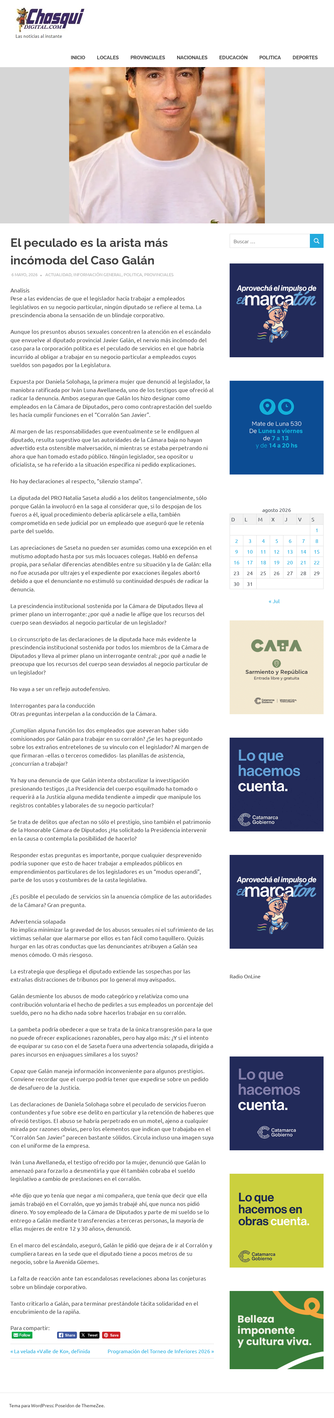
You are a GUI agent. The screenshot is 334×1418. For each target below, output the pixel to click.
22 (317, 562)
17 (250, 562)
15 (317, 551)
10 (250, 551)
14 (303, 551)
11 (263, 551)
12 (277, 551)
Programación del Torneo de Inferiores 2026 (159, 1351)
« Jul (274, 601)
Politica (270, 58)
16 (236, 562)
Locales (108, 58)
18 (263, 562)
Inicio (78, 58)
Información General (97, 274)
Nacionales (192, 58)
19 (277, 562)
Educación (233, 58)
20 (290, 562)
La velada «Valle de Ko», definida (52, 1351)
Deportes (305, 58)
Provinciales (147, 58)
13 (290, 551)
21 (303, 562)
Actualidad (58, 274)
